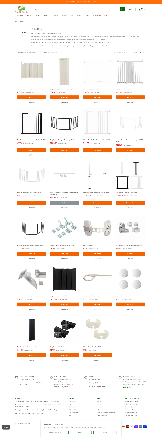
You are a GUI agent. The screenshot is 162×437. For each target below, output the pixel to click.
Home (16, 21)
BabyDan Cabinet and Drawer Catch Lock (62, 245)
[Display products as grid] (140, 52)
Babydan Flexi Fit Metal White (124, 89)
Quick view (32, 102)
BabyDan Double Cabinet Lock (91, 296)
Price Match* (73, 401)
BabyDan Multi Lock (88, 245)
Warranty (71, 404)
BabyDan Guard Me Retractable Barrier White (30, 89)
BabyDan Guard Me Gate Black (59, 296)
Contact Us (72, 407)
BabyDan (22, 21)
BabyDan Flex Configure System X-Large (29, 192)
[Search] (122, 9)
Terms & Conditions (131, 412)
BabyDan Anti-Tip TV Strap (58, 347)
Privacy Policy (101, 427)
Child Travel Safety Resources (106, 412)
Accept (80, 432)
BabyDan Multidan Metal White (92, 89)
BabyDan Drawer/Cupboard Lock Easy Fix (29, 296)
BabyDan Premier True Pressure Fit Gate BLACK (31, 140)
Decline (105, 432)
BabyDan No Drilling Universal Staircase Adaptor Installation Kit (64, 193)
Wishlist (99, 404)
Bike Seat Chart (129, 407)
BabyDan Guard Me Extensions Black (28, 347)
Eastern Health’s (32, 410)
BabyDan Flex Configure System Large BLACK (30, 245)
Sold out (64, 203)
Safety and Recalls (130, 410)
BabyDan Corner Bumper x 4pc (124, 296)
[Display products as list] (143, 52)
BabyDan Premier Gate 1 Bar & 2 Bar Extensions (96, 192)
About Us (99, 407)
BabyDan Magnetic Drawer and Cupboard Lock (129, 245)
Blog (70, 415)
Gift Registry (100, 401)
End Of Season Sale (75, 412)
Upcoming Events (102, 415)
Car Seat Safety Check (132, 415)
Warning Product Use (131, 401)
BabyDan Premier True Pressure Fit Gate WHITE (96, 140)
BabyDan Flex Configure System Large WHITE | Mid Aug (129, 141)
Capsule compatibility (131, 404)
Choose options (97, 203)
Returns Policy (73, 410)
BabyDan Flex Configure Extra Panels (126, 192)
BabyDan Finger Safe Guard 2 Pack (93, 347)
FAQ (98, 410)
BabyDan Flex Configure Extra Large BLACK (62, 140)
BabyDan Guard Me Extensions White (61, 89)
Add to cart (31, 97)
